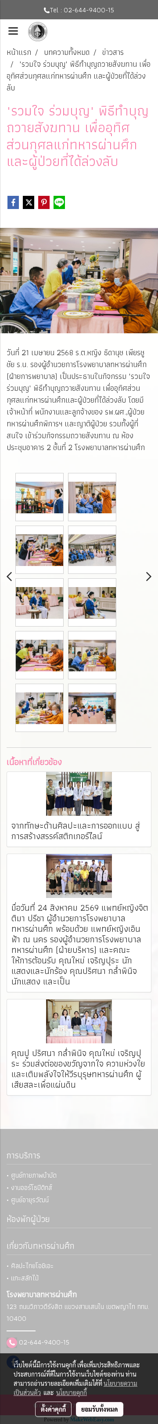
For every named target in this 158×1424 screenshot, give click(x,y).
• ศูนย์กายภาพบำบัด (32, 1175)
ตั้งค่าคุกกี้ (53, 1409)
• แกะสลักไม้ (23, 1278)
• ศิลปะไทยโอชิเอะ (30, 1265)
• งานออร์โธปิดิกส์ (29, 1187)
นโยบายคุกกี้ (71, 1392)
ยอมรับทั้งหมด (99, 1409)
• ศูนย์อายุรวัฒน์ (28, 1199)
